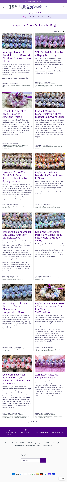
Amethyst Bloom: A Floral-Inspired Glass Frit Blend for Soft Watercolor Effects (17, 57)
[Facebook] (13, 6)
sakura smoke (11, 279)
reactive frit (38, 350)
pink (39, 83)
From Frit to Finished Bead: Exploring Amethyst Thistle (14, 113)
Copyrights (46, 443)
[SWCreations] (33, 7)
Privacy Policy (30, 445)
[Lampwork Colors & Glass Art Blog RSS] (64, 31)
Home (18, 17)
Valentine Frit (23, 417)
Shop (24, 17)
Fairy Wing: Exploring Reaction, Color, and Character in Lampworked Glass (14, 308)
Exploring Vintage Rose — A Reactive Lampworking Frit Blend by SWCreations (49, 308)
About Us (32, 17)
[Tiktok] (10, 8)
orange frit (40, 206)
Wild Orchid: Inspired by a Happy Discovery (49, 54)
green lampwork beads (18, 145)
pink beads (43, 83)
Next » (38, 422)
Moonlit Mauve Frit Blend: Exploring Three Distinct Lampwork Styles (49, 113)
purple (6, 85)
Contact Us (41, 17)
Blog (49, 17)
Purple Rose (38, 417)
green (6, 145)
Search (7, 443)
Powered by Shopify (39, 471)
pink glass (52, 83)
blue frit (15, 277)
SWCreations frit (6, 86)
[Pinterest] (13, 8)
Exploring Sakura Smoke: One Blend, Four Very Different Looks (16, 234)
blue (6, 277)
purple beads (12, 85)
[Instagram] (16, 6)
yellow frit (57, 207)
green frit (10, 145)
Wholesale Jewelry (34, 443)
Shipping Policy (57, 443)
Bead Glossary (47, 445)
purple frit (18, 85)
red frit (36, 207)
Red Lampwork (42, 207)
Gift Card (23, 443)
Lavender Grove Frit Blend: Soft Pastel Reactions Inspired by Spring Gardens (14, 177)
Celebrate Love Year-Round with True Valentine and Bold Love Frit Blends (16, 379)
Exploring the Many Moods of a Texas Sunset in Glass (49, 175)
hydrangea (40, 277)
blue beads (10, 277)
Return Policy (19, 445)
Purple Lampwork (25, 85)
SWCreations (30, 471)
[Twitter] (10, 6)
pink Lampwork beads (40, 85)
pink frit (48, 83)
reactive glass (44, 350)
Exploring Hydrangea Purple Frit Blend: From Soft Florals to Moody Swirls (48, 236)
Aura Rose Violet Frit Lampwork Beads (47, 376)
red (60, 206)
